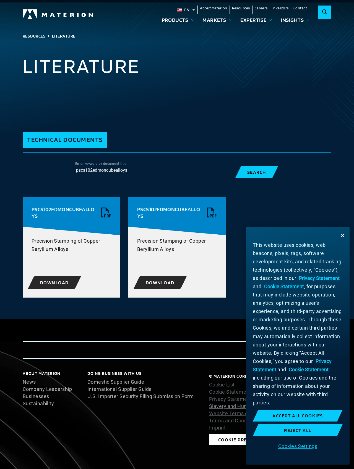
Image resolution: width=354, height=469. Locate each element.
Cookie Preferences (244, 439)
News (29, 382)
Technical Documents (65, 140)
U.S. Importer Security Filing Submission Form (140, 396)
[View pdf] (106, 213)
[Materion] (58, 14)
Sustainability (38, 403)
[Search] (324, 12)
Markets (214, 20)
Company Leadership (47, 389)
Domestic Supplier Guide (115, 382)
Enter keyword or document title (100, 164)
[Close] (343, 235)
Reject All (297, 430)
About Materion (213, 8)
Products (175, 20)
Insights (292, 20)
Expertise (253, 20)
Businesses (36, 396)
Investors (280, 8)
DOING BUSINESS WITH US (114, 373)
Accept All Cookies (297, 415)
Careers (261, 8)
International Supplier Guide (119, 389)
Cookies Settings (297, 446)
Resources (241, 8)
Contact (300, 8)
